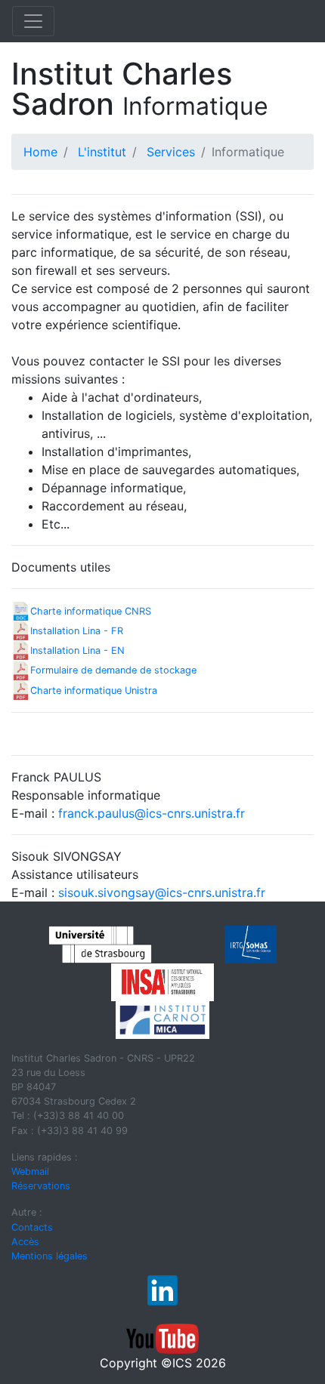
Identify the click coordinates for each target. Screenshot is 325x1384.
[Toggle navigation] (33, 21)
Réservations (40, 1185)
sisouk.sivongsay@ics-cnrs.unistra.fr (161, 892)
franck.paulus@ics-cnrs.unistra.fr (151, 813)
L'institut (102, 151)
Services (171, 151)
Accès (25, 1241)
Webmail (30, 1171)
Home (40, 151)
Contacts (32, 1227)
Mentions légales (49, 1256)
